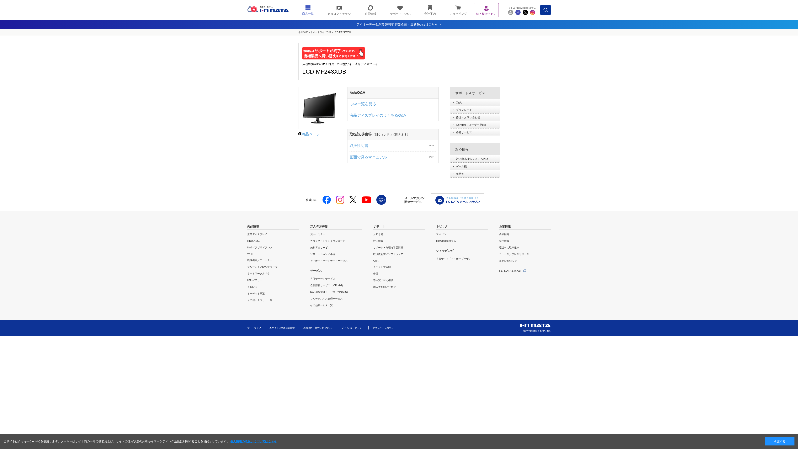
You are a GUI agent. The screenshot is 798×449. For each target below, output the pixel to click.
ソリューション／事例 (322, 254)
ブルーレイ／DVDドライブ (262, 266)
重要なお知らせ (508, 260)
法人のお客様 (319, 226)
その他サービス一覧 (321, 305)
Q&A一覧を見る (363, 104)
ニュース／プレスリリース (514, 254)
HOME (304, 32)
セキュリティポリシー (384, 328)
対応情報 (462, 149)
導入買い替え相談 (383, 280)
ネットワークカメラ (258, 273)
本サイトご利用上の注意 (282, 328)
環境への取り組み (509, 247)
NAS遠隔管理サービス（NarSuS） (329, 292)
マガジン (441, 234)
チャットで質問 (382, 266)
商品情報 (253, 226)
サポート (379, 226)
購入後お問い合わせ (384, 286)
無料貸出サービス (320, 247)
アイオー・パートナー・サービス (329, 260)
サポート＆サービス (470, 93)
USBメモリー (254, 280)
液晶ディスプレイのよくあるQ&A (378, 115)
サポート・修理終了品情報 (388, 247)
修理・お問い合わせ (468, 117)
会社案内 (504, 234)
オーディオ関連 (256, 293)
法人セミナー (317, 234)
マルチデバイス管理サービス (326, 298)
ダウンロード (464, 109)
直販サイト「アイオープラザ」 (453, 258)
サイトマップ (254, 328)
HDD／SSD (254, 240)
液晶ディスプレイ (257, 234)
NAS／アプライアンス (259, 247)
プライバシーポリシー (352, 328)
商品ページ (310, 134)
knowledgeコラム (446, 240)
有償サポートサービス (322, 278)
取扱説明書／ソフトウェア (388, 254)
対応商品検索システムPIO (472, 158)
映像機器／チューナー (259, 260)
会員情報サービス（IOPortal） (327, 285)
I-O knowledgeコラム (524, 7)
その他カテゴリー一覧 (259, 300)
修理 (375, 273)
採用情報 (504, 240)
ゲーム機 (461, 166)
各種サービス (464, 132)
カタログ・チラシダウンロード (327, 240)
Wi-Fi (250, 254)
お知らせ (378, 234)
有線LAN (252, 286)
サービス (316, 270)
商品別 (460, 173)
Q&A (459, 102)
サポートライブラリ (321, 32)
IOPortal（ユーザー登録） (472, 124)
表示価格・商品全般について (318, 328)
